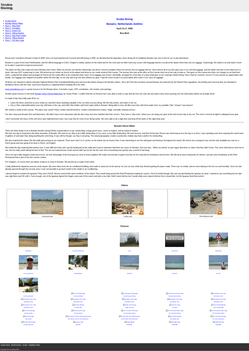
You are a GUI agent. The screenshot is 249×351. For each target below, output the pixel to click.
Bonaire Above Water (14, 23)
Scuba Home (10, 21)
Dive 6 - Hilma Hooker (14, 38)
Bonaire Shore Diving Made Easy (49, 94)
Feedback (32, 345)
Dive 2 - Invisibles (12, 28)
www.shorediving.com (14, 89)
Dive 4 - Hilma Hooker (14, 33)
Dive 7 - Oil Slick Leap (14, 40)
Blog (38, 345)
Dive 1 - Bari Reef (12, 26)
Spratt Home (5, 345)
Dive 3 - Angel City (13, 30)
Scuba (24, 345)
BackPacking (16, 345)
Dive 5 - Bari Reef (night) (15, 35)
